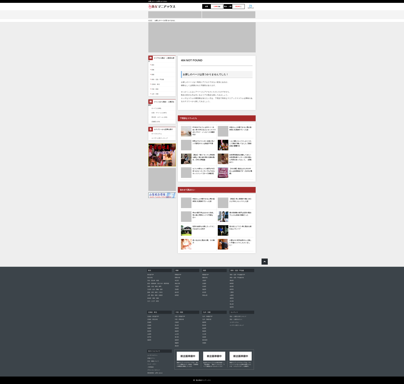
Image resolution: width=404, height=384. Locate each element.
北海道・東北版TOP (153, 316)
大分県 (204, 334)
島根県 (177, 331)
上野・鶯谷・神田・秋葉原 (155, 295)
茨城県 (177, 289)
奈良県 (204, 292)
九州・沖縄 (154, 94)
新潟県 (232, 286)
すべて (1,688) (156, 108)
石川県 (232, 301)
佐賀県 (204, 328)
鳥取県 (177, 328)
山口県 (177, 334)
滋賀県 (204, 289)
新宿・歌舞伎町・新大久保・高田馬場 (158, 283)
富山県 (232, 304)
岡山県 (177, 325)
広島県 (177, 322)
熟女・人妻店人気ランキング (238, 316)
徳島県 (177, 340)
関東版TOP (178, 274)
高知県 (177, 346)
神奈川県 (177, 283)
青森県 (149, 328)
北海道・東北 (155, 84)
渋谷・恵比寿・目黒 (153, 280)
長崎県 (204, 331)
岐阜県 (232, 289)
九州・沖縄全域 (206, 319)
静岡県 (232, 283)
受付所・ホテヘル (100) (159, 117)
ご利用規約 (150, 367)
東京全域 (149, 277)
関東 (152, 69)
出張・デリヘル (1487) (159, 113)
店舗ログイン (151, 358)
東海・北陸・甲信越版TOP (237, 274)
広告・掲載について (153, 361)
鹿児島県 (204, 340)
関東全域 (177, 277)
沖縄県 (204, 343)
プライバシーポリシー (153, 370)
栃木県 (177, 292)
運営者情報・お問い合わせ (155, 373)
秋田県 (149, 331)
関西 (152, 74)
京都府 (204, 283)
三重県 (232, 292)
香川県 (177, 337)
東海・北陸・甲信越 (157, 79)
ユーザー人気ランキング (160, 138)
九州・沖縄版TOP (207, 316)
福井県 (232, 307)
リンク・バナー (151, 364)
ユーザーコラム (234, 322)
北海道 (149, 325)
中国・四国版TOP (180, 316)
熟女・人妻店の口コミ (236, 319)
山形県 (149, 334)
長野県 (232, 298)
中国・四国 (154, 89)
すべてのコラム (157, 134)
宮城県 (149, 322)
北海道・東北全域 (152, 319)
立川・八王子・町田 (153, 301)
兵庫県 (204, 286)
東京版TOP (150, 274)
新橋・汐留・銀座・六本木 (155, 292)
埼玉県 (177, 280)
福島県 (149, 340)
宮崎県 (204, 337)
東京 (152, 65)
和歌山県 (204, 295)
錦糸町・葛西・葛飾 (153, 298)
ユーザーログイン (152, 355)
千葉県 (177, 286)
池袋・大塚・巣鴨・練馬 (154, 286)
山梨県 (232, 295)
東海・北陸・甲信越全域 (237, 277)
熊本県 (204, 325)
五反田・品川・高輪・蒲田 (155, 289)
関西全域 (204, 277)
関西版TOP (205, 274)
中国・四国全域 (179, 319)
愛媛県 (177, 343)
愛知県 (232, 280)
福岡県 (204, 322)
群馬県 (177, 295)
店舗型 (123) (156, 121)
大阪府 (204, 280)
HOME (150, 20)
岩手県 (149, 337)
